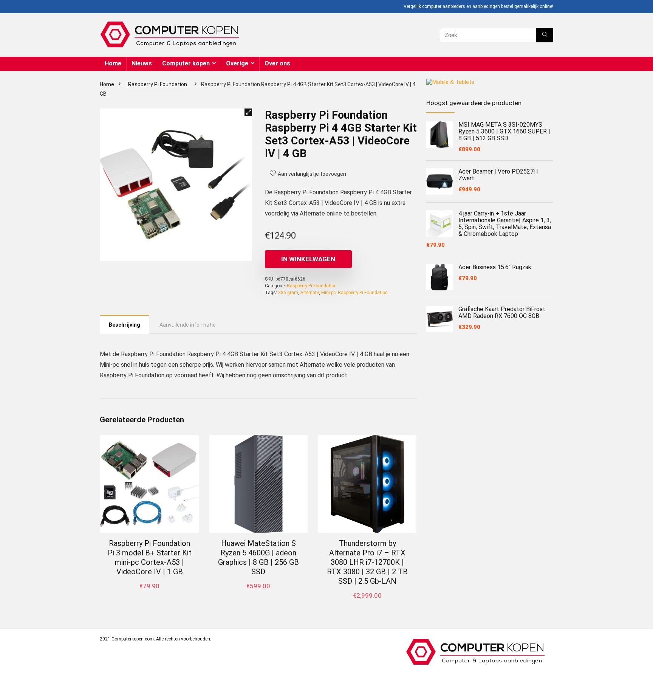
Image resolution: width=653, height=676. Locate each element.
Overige (237, 63)
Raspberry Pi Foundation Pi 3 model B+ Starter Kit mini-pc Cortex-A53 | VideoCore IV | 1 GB (150, 557)
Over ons (277, 63)
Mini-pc (328, 292)
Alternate (309, 292)
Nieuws (142, 63)
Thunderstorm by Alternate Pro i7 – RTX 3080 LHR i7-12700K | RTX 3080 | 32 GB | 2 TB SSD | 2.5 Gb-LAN (367, 562)
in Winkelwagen (308, 259)
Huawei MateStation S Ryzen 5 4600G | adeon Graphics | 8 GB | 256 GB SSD (258, 557)
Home (113, 63)
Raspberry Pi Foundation (157, 84)
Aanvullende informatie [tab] (187, 325)
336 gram (288, 292)
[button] (248, 112)
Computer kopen (186, 63)
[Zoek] (544, 35)
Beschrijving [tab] (124, 325)
